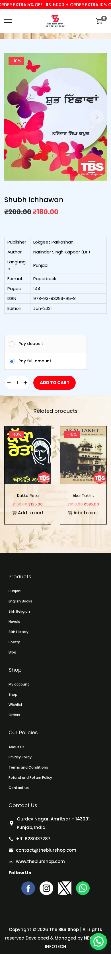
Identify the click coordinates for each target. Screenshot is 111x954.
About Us (16, 746)
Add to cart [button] (31, 513)
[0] (99, 21)
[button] (98, 941)
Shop (13, 694)
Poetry (14, 642)
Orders (14, 714)
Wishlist (15, 704)
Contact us (19, 787)
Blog (12, 652)
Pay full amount (34, 361)
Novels (14, 621)
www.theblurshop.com (40, 861)
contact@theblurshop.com (46, 850)
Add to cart (54, 383)
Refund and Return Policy (30, 777)
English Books (20, 601)
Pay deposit (30, 343)
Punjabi (15, 591)
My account (19, 684)
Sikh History (18, 631)
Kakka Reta (28, 495)
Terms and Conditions (28, 767)
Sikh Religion (19, 611)
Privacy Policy (20, 757)
